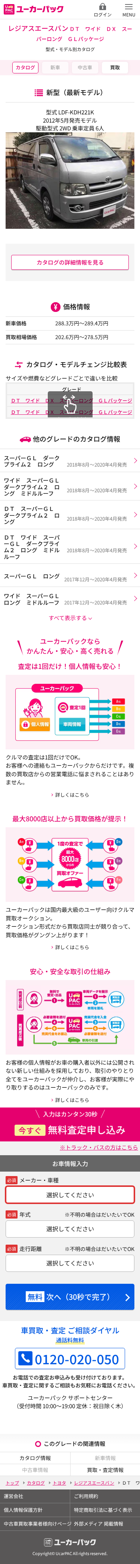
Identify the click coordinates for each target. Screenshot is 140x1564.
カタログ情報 (35, 1458)
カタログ (25, 67)
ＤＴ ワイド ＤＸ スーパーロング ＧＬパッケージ (71, 400)
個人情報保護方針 (23, 1509)
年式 (25, 1214)
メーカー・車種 (39, 1180)
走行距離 (30, 1248)
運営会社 (13, 1496)
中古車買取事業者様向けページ (37, 1523)
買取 (115, 67)
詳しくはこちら (72, 794)
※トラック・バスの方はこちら (99, 1147)
